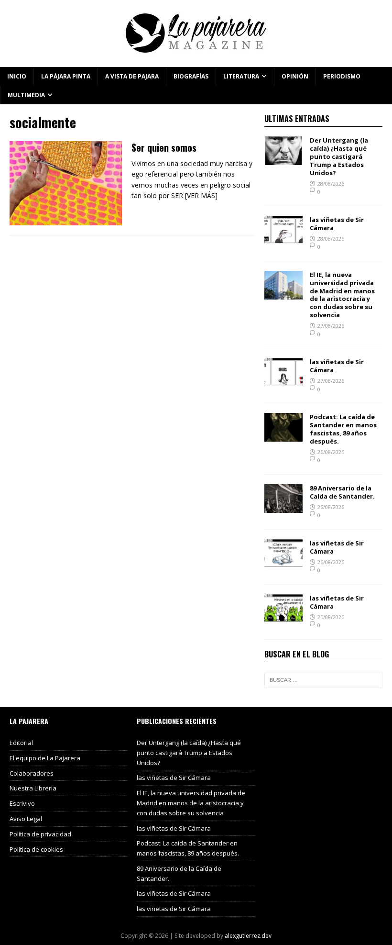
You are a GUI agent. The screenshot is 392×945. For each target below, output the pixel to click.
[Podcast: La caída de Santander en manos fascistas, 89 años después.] (283, 436)
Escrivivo (22, 803)
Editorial (21, 742)
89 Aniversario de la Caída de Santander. (342, 492)
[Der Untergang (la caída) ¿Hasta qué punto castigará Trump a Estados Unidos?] (283, 159)
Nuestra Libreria (33, 788)
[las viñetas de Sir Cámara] (283, 238)
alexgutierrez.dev (248, 936)
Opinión (295, 76)
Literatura (241, 76)
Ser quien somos (163, 147)
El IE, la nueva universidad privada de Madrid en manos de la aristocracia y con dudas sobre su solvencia (342, 294)
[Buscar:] (323, 680)
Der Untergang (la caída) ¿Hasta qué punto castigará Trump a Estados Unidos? (339, 156)
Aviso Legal (26, 818)
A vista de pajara (132, 76)
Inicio (16, 76)
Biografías (191, 76)
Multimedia (26, 95)
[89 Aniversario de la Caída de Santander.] (283, 507)
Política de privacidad (40, 834)
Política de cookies (36, 849)
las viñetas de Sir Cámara (337, 223)
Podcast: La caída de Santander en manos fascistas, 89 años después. (343, 428)
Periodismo (341, 76)
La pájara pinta (65, 76)
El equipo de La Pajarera (45, 758)
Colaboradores (32, 773)
